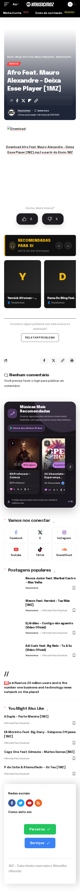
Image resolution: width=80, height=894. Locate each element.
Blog (18, 57)
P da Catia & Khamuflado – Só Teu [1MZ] (34, 767)
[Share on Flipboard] (30, 100)
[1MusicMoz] (40, 4)
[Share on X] (23, 100)
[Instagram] (64, 535)
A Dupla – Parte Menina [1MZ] (26, 716)
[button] (7, 4)
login (37, 380)
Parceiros (37, 829)
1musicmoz (24, 110)
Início (10, 57)
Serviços (37, 843)
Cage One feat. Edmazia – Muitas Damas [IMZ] (39, 752)
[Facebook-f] (12, 803)
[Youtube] (16, 552)
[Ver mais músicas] (70, 467)
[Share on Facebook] (17, 100)
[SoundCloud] (64, 552)
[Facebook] (16, 535)
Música (13, 64)
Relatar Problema (40, 337)
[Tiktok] (40, 552)
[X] (40, 535)
